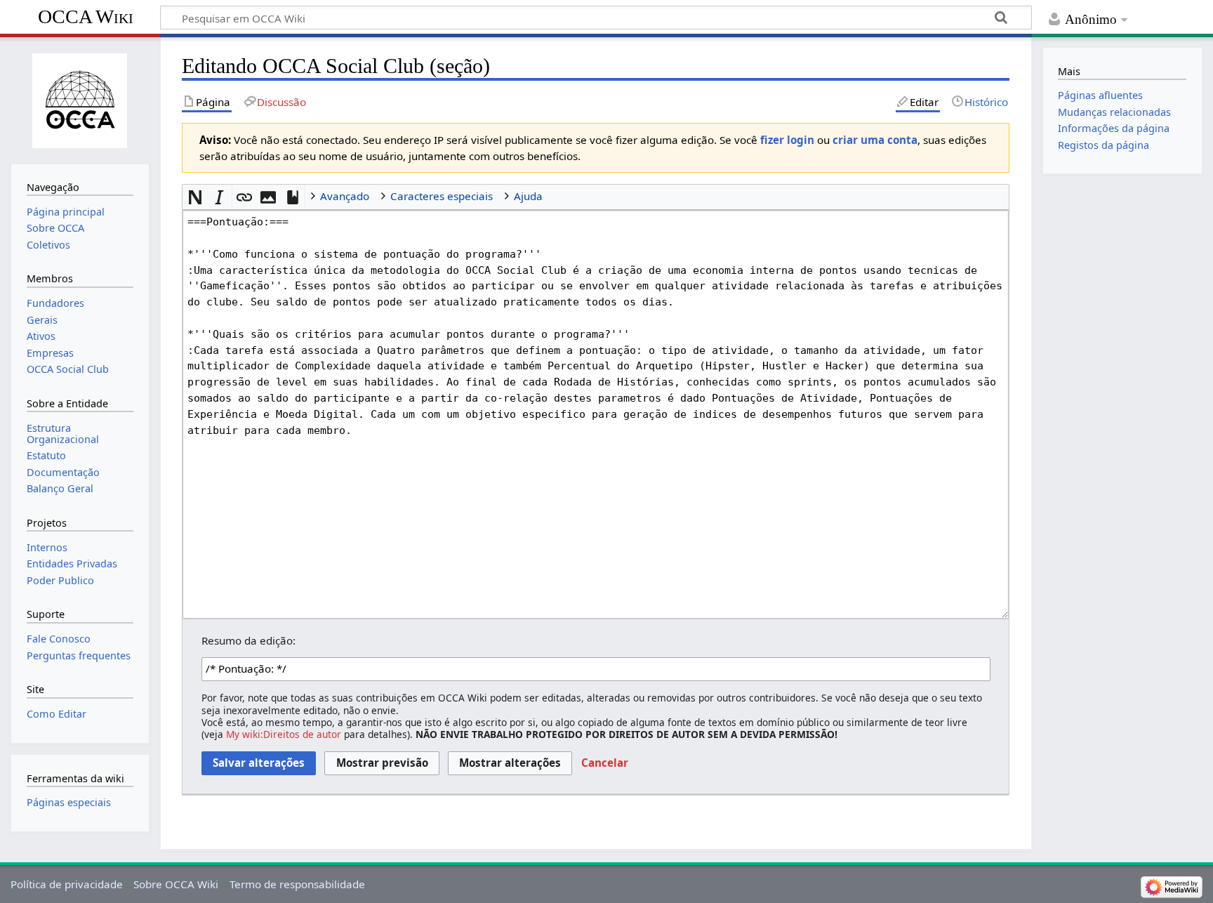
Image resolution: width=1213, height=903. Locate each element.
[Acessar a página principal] (80, 99)
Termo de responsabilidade (297, 884)
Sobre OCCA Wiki (175, 884)
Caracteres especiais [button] (441, 196)
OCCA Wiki (85, 16)
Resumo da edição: (248, 640)
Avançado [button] (344, 196)
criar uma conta (875, 140)
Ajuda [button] (528, 196)
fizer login (787, 140)
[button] (195, 197)
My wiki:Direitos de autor (283, 734)
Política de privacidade (67, 884)
